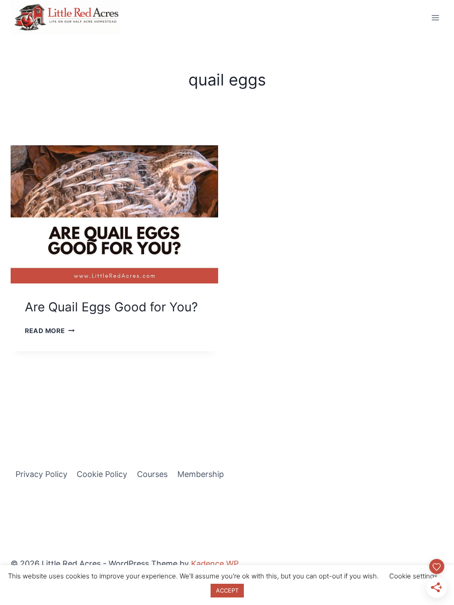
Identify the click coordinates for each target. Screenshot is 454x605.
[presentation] (114, 214)
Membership (200, 474)
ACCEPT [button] (227, 590)
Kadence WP (215, 563)
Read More (49, 330)
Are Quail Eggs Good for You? (111, 306)
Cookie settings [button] (413, 576)
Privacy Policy (41, 474)
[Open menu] (435, 17)
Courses (152, 474)
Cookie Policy (102, 474)
